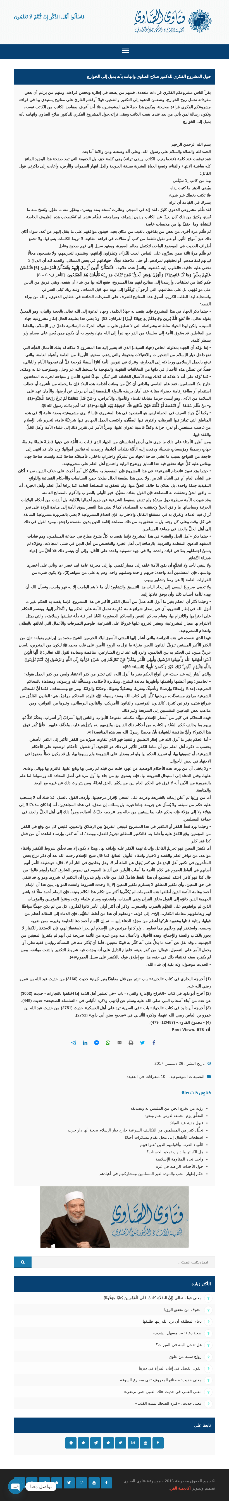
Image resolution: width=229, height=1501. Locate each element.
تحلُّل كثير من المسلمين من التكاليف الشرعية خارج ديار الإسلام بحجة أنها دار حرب (135, 1130)
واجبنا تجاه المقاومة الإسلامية (179, 1159)
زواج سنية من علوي (185, 1356)
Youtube (145, 1443)
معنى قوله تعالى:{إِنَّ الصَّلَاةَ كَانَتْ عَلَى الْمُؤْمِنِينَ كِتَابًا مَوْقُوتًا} (153, 1298)
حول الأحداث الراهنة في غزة (179, 1166)
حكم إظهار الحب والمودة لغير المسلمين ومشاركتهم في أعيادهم (151, 1173)
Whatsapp (83, 1443)
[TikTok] (56, 1482)
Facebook (158, 1443)
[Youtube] (94, 1482)
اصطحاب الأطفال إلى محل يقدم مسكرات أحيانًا (164, 1137)
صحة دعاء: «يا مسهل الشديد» (177, 1333)
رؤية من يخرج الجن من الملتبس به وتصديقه (166, 1108)
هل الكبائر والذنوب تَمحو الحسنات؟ (175, 1152)
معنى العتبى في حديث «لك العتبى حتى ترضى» (163, 1391)
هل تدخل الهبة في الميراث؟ (179, 1344)
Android (71, 1443)
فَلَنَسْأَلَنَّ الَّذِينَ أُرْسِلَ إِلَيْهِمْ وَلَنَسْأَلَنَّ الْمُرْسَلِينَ (77, 267)
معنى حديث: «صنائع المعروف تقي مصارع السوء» (161, 1380)
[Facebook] (106, 1482)
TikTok (108, 1443)
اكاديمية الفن (180, 1488)
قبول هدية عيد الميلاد (186, 1123)
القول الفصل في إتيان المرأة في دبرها (170, 1368)
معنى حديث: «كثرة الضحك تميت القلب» (168, 1403)
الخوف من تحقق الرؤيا (183, 1309)
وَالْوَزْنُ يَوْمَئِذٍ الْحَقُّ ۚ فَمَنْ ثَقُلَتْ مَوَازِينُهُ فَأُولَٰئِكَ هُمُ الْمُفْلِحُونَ (115, 275)
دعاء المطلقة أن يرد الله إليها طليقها (172, 1321)
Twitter (120, 1443)
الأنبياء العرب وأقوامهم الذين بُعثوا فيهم (171, 1144)
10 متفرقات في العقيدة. (145, 1076)
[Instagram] (81, 1482)
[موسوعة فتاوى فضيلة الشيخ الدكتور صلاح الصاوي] (173, 21)
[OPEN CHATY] (15, 1486)
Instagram (133, 1443)
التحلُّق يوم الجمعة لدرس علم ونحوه (173, 1115)
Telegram (95, 1443)
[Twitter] (69, 1482)
